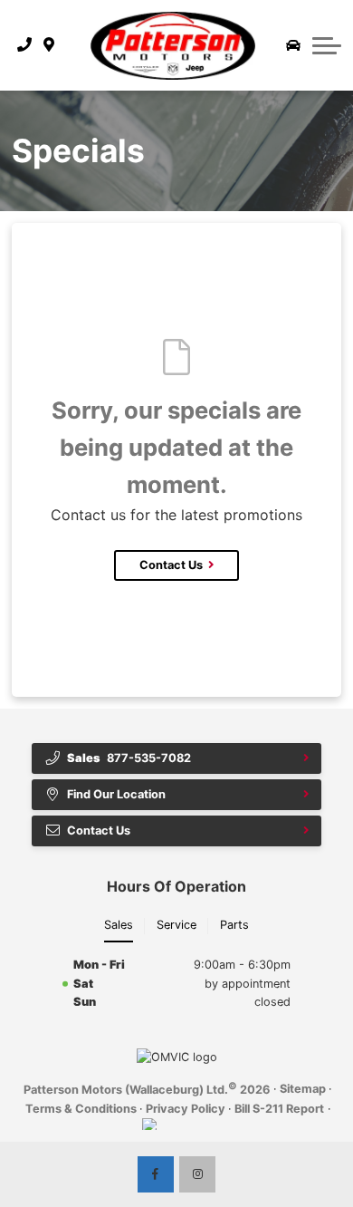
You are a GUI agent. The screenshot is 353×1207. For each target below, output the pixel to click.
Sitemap (303, 1089)
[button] (326, 45)
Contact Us (171, 565)
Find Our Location (116, 794)
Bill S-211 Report (279, 1108)
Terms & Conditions (81, 1108)
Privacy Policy (185, 1108)
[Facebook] (156, 1174)
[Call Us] (25, 45)
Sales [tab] (118, 925)
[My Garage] (293, 45)
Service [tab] (176, 925)
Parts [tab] (234, 925)
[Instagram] (197, 1174)
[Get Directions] (49, 45)
